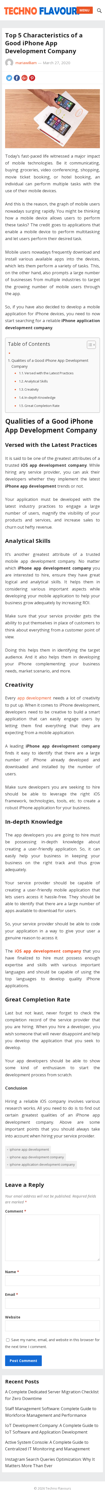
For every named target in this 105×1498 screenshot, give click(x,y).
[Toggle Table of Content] (89, 344)
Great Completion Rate (42, 405)
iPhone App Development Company (37, 1157)
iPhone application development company (42, 1164)
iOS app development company (48, 951)
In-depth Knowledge (40, 397)
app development (34, 698)
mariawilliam (26, 62)
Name (12, 1271)
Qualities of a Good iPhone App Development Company (49, 363)
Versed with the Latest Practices (49, 373)
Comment (15, 1211)
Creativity (31, 389)
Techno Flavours (58, 1488)
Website (12, 1317)
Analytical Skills (36, 381)
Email (11, 1294)
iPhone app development (29, 1149)
